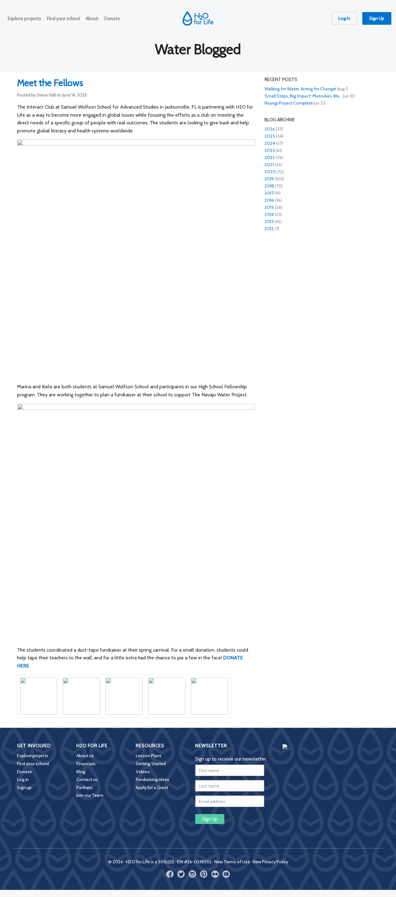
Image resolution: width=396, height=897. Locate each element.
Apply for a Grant (152, 787)
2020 (270, 172)
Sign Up (376, 18)
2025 (270, 136)
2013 (269, 221)
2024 (270, 143)
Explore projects (32, 755)
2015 (269, 207)
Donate (24, 771)
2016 (269, 200)
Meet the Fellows (50, 82)
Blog (80, 771)
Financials (86, 763)
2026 (270, 129)
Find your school (33, 763)
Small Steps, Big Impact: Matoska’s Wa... (303, 96)
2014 (269, 214)
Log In (344, 18)
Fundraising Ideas (152, 779)
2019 (269, 179)
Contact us (87, 779)
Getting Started (151, 763)
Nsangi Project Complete (289, 103)
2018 (269, 186)
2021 (269, 164)
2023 (270, 150)
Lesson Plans (148, 755)
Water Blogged (198, 49)
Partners (84, 787)
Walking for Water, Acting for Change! (300, 89)
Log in (23, 779)
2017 (269, 193)
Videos (143, 771)
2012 (269, 228)
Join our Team (89, 795)
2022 (270, 157)
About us (85, 755)
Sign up (24, 787)
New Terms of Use (232, 862)
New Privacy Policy (270, 862)
